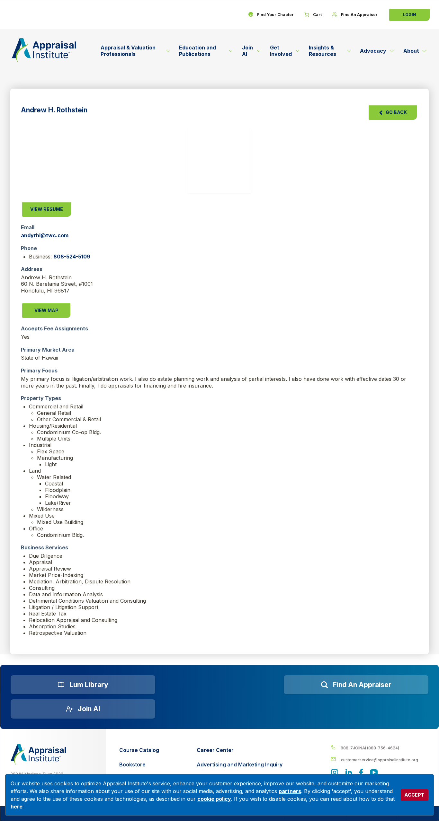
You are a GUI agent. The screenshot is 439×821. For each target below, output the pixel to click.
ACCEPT (414, 795)
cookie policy (214, 799)
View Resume (46, 209)
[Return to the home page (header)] (44, 50)
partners (290, 791)
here (16, 806)
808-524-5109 (71, 256)
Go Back (396, 112)
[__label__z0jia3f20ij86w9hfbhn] (38, 754)
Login (409, 14)
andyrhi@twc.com (44, 235)
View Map (46, 310)
